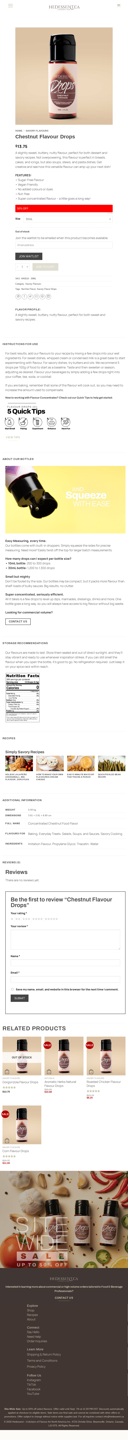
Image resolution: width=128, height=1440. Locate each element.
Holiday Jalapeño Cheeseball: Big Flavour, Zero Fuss (17, 776)
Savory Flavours (37, 131)
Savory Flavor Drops (47, 289)
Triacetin (83, 844)
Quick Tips (83, 397)
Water (94, 844)
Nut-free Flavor (28, 289)
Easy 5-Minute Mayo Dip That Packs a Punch (80, 775)
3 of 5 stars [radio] (25, 919)
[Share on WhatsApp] (18, 296)
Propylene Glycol (63, 844)
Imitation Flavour (39, 844)
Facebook (33, 1389)
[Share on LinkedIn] (48, 296)
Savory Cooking (111, 834)
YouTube (33, 1394)
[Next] (125, 769)
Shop (30, 1310)
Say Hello (33, 1332)
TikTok (31, 1384)
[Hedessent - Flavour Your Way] (64, 7)
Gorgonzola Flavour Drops (20, 1082)
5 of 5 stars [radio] (51, 919)
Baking (33, 834)
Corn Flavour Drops (15, 1151)
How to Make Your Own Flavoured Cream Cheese (49, 776)
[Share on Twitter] (30, 296)
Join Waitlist (29, 256)
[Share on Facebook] (24, 296)
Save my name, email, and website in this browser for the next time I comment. (67, 989)
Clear (110, 213)
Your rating (19, 913)
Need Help (34, 1337)
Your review (19, 926)
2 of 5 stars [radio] (17, 919)
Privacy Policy (36, 1366)
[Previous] (5, 769)
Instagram (34, 1380)
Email (15, 972)
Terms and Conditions (42, 1360)
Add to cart (45, 267)
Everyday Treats (49, 834)
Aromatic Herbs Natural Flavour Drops (60, 1084)
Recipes (32, 1315)
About (31, 1319)
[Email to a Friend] (36, 296)
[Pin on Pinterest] (42, 296)
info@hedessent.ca (114, 1416)
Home (18, 131)
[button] (10, 5)
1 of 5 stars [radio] (11, 919)
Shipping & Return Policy (44, 1354)
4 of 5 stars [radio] (37, 919)
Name (15, 956)
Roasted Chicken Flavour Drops (104, 1084)
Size (17, 218)
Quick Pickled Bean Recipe (109, 775)
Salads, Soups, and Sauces (80, 834)
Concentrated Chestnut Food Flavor (53, 823)
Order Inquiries (37, 1341)
